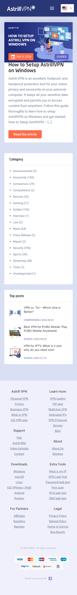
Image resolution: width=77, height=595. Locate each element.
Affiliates (19, 516)
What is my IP (58, 471)
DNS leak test (57, 498)
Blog (58, 431)
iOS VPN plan (19, 420)
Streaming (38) (22, 261)
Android (19, 493)
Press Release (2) (24, 235)
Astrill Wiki (19, 443)
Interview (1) (21, 216)
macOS (19, 477)
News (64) (19, 229)
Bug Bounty (58, 532)
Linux (19, 482)
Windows (19, 471)
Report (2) (19, 241)
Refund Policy (58, 521)
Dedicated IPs (58, 415)
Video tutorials (19, 448)
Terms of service (57, 526)
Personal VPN (19, 398)
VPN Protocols (57, 420)
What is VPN (19, 415)
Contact (19, 454)
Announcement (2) (25, 171)
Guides (62, 57)
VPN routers (58, 398)
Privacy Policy (58, 516)
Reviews (58, 454)
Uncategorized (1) (24, 273)
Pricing (19, 404)
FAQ (19, 438)
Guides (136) (21, 209)
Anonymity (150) (23, 177)
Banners (19, 526)
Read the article (25, 134)
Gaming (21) (21, 203)
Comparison (31, 320)
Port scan (58, 487)
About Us (58, 448)
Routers (19, 498)
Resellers (19, 521)
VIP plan (57, 404)
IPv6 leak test (57, 493)
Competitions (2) (23, 190)
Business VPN (19, 409)
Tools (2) (18, 267)
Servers (58, 425)
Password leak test (58, 482)
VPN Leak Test (57, 477)
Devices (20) (21, 196)
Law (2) (18, 222)
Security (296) (22, 248)
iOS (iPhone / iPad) (19, 487)
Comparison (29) (23, 184)
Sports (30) (20, 254)
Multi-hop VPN (57, 409)
